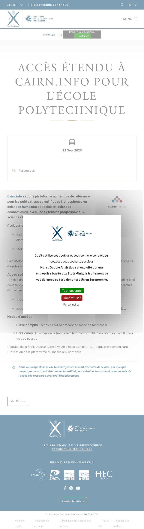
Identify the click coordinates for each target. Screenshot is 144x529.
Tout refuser (72, 298)
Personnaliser (71, 304)
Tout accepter (72, 290)
